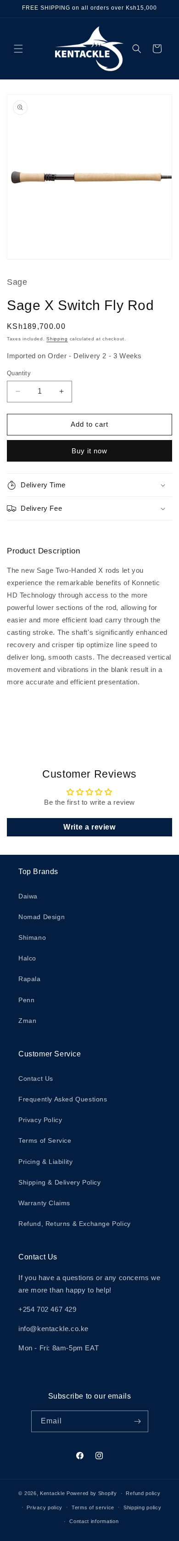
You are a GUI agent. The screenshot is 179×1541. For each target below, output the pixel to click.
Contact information (93, 1521)
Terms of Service (45, 1140)
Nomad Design (41, 916)
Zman (27, 1020)
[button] (18, 49)
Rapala (29, 978)
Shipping (57, 338)
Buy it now (89, 451)
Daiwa (28, 896)
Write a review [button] (89, 827)
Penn (26, 1000)
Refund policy (143, 1493)
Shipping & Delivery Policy (59, 1182)
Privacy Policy (40, 1119)
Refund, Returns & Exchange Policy (74, 1223)
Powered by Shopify (92, 1493)
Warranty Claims (44, 1203)
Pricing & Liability (45, 1161)
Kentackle (52, 1493)
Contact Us (35, 1078)
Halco (27, 958)
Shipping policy (142, 1507)
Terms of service (93, 1507)
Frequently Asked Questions (62, 1099)
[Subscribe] (138, 1421)
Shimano (32, 937)
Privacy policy (44, 1507)
